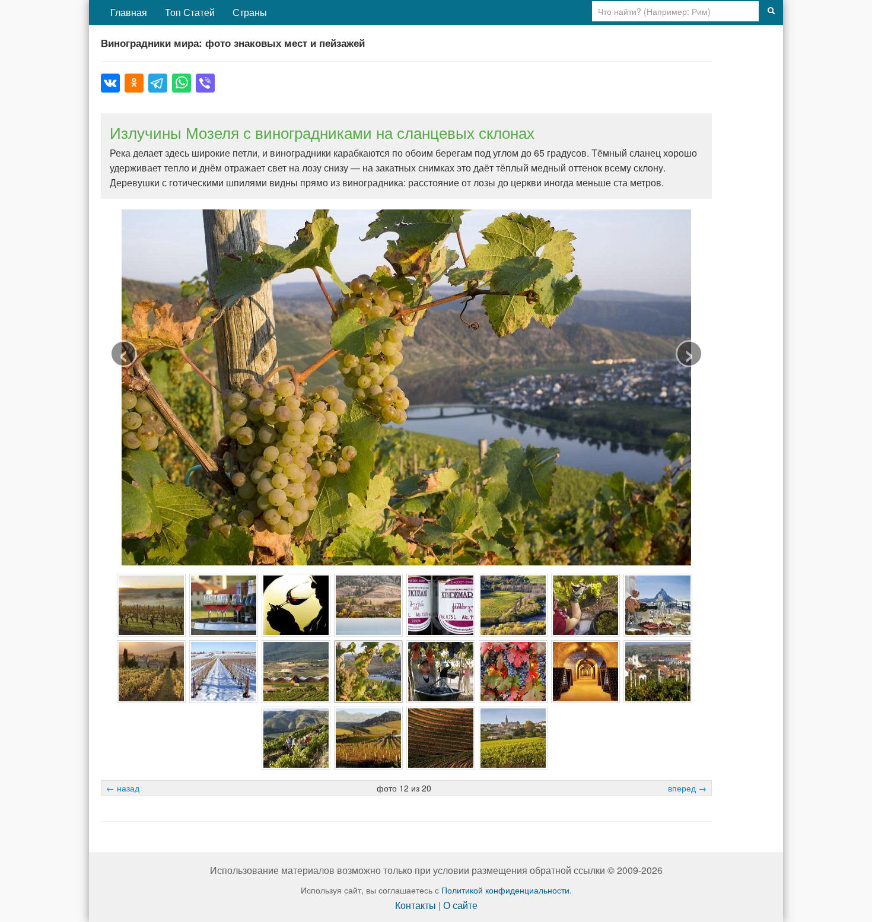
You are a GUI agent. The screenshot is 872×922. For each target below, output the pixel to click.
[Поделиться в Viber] (205, 83)
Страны (250, 12)
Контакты (415, 905)
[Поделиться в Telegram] (157, 83)
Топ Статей (190, 12)
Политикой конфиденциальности (505, 890)
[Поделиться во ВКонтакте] (110, 83)
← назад (122, 788)
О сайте (460, 905)
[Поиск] (771, 11)
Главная (128, 12)
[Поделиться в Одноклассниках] (134, 83)
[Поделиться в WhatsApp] (181, 83)
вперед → (687, 788)
